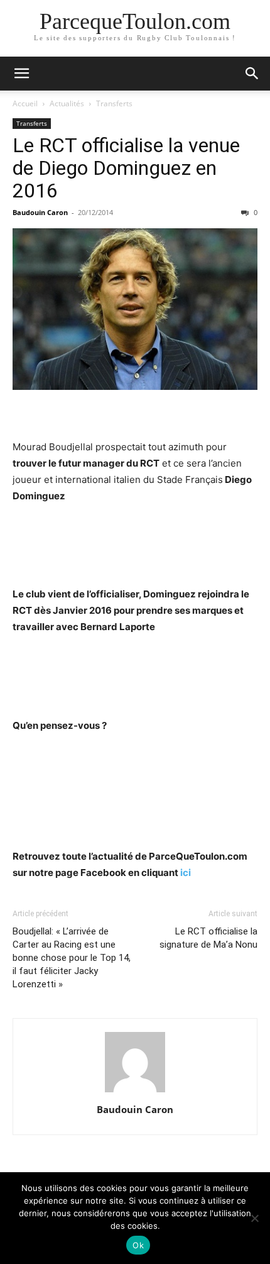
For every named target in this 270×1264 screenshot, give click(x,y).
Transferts (114, 103)
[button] (21, 74)
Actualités (67, 103)
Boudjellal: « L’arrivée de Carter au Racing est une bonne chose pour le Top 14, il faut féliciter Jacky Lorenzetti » (72, 958)
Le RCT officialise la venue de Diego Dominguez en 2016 (126, 167)
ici (185, 873)
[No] (254, 1218)
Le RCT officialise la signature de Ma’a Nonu (208, 938)
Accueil (25, 103)
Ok (138, 1245)
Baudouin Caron (40, 212)
